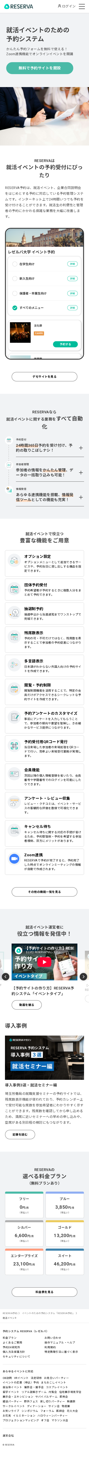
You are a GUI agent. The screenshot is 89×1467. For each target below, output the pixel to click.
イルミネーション (24, 1415)
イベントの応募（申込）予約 (21, 1382)
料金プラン (10, 1337)
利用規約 (50, 1347)
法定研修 (36, 1378)
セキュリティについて (16, 1356)
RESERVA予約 (10, 1313)
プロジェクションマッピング (21, 1420)
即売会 (64, 1396)
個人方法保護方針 (14, 1351)
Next (83, 976)
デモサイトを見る (44, 376)
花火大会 (72, 1410)
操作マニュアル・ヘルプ (59, 1342)
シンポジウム (30, 1410)
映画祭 (71, 1401)
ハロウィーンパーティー (52, 1415)
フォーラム (47, 1410)
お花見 (7, 1415)
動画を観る (26, 1005)
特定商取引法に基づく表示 (61, 1351)
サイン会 (54, 1406)
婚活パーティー (12, 1401)
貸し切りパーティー (52, 1401)
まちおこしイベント (53, 1382)
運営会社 (8, 1435)
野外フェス (31, 1401)
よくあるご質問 (12, 1342)
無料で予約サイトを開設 (40, 68)
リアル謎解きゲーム (34, 1392)
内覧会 (53, 1392)
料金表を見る (45, 1292)
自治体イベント (12, 1387)
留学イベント (11, 1392)
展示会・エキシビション (18, 1396)
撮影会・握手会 (34, 1387)
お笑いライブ (11, 1410)
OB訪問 (7, 1378)
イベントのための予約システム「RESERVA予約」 (48, 1313)
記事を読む (20, 1134)
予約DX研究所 (11, 1347)
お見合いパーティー (56, 1378)
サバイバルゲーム (46, 1396)
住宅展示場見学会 (70, 1392)
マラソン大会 (60, 1420)
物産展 (66, 1406)
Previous (5, 977)
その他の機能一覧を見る (44, 892)
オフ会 (45, 1420)
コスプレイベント (57, 1387)
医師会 (60, 1410)
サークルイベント (14, 1406)
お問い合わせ (52, 1337)
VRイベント (21, 1378)
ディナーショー (37, 1406)
